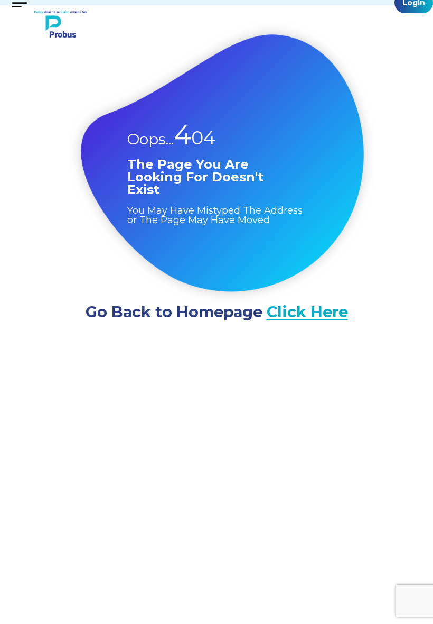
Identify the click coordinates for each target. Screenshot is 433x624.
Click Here (307, 311)
